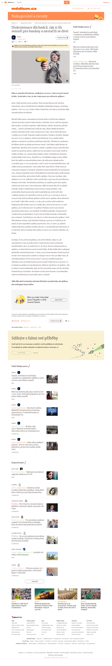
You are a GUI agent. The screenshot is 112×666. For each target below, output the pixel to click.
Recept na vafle (60, 632)
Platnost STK (90, 634)
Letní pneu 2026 (91, 623)
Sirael (19, 36)
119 (27, 41)
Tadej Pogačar (30, 629)
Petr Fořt (15, 469)
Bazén (32, 641)
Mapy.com (39, 638)
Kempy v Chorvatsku (77, 623)
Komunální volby (16, 634)
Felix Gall (29, 632)
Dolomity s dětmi (76, 634)
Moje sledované (77, 8)
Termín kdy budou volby (18, 629)
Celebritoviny (17, 533)
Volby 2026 (14, 623)
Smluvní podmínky (40, 652)
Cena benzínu (65, 638)
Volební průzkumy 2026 (18, 625)
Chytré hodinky (82, 643)
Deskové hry (67, 643)
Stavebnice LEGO (42, 643)
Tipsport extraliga (46, 627)
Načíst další (35, 581)
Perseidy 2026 (57, 638)
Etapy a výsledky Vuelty (32, 625)
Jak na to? (35, 352)
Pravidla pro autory (76, 652)
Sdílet (21, 41)
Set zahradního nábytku (70, 641)
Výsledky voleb (15, 627)
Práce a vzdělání (18, 472)
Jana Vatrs (15, 517)
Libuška (14, 484)
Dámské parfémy (52, 643)
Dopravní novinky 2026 (92, 627)
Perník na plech (61, 634)
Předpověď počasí (47, 638)
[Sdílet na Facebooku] (66, 321)
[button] (41, 67)
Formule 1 (44, 632)
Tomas (14, 565)
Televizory (74, 643)
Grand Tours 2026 (31, 634)
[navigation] (2, 2)
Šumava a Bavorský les (77, 627)
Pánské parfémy (91, 643)
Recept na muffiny (61, 625)
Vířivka (87, 641)
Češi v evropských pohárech (77, 638)
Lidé (39, 327)
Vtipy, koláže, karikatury (22, 552)
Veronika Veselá (17, 501)
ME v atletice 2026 (46, 629)
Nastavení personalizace (55, 655)
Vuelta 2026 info (31, 623)
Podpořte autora (61, 37)
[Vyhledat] (67, 2)
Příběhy (15, 536)
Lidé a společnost (80, 61)
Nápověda (50, 652)
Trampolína (48, 641)
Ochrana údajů (64, 652)
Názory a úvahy (18, 426)
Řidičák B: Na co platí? (92, 629)
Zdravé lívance (60, 627)
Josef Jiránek (16, 549)
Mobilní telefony (33, 643)
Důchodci (26, 327)
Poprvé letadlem (76, 625)
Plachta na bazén (39, 641)
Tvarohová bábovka (61, 629)
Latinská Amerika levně (78, 632)
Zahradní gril (81, 641)
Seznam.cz (106, 2)
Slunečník (54, 641)
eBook (15, 41)
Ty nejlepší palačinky (62, 623)
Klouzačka (60, 641)
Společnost (34, 327)
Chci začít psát (95, 8)
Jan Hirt (29, 627)
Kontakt (56, 652)
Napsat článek (58, 299)
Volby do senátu (16, 632)
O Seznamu (29, 652)
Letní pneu (60, 643)
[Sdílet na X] (69, 321)
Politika (15, 504)
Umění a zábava (18, 568)
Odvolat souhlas (88, 652)
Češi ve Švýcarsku (76, 629)
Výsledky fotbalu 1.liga (47, 625)
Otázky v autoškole (91, 632)
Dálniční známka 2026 (92, 625)
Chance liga (45, 623)
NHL (43, 634)
